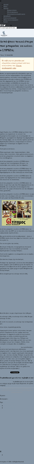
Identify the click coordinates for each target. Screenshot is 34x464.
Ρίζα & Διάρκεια (12, 12)
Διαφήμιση (7, 16)
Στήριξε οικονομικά (6, 381)
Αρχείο (6, 8)
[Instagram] (2, 25)
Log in (5, 22)
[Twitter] (4, 25)
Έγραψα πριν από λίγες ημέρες (10, 347)
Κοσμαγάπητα (12, 10)
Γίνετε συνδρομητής (10, 18)
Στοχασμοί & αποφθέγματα (16, 14)
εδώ (7, 385)
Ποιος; (6, 6)
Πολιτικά (21, 399)
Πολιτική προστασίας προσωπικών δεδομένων (18, 455)
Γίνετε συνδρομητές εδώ (12, 66)
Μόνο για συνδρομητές (11, 20)
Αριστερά (6, 402)
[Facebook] (0, 25)
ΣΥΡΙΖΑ (12, 402)
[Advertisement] (17, 112)
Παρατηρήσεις (12, 399)
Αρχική (6, 4)
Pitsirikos (8, 395)
